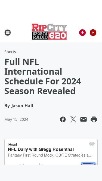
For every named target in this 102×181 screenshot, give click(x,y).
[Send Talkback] (82, 32)
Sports (10, 51)
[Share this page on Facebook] (63, 119)
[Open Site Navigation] (7, 32)
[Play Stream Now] (93, 32)
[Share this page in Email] (83, 119)
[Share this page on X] (73, 119)
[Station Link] (49, 32)
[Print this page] (94, 119)
